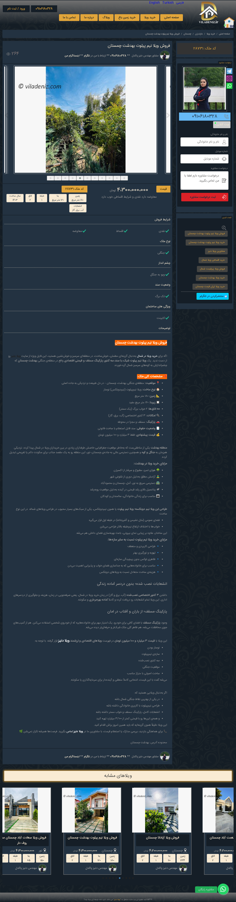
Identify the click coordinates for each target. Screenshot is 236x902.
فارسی (180, 2)
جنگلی (161, 253)
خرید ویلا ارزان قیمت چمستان (210, 287)
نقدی (162, 231)
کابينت (161, 318)
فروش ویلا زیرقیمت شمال (212, 269)
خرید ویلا (149, 17)
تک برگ (160, 296)
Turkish (167, 2)
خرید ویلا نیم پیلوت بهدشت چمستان (207, 242)
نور (64, 850)
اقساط (119, 231)
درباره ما (89, 17)
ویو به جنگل (157, 274)
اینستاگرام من (72, 56)
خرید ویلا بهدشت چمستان (212, 278)
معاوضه (77, 231)
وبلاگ (106, 17)
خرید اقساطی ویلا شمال (213, 260)
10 (103, 878)
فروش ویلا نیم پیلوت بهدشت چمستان (206, 234)
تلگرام (87, 56)
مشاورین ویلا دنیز (216, 251)
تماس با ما (69, 17)
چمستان (187, 34)
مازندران (199, 34)
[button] (50, 178)
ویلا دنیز (117, 899)
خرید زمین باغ (127, 17)
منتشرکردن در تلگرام (212, 296)
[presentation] (6, 115)
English (154, 2)
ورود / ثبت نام (16, 8)
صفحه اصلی (171, 17)
